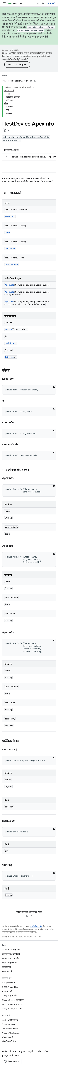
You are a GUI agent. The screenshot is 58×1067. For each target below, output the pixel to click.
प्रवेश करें (51, 3)
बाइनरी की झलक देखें (9, 962)
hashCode (9, 343)
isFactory (10, 216)
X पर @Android (8, 982)
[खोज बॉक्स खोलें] (38, 3)
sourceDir (10, 248)
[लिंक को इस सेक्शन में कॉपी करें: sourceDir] (17, 422)
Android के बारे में (9, 1051)
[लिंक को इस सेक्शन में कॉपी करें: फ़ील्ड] (12, 370)
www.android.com (10, 1028)
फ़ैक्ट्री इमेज (6, 967)
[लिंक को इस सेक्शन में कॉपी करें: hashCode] (17, 821)
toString (9, 357)
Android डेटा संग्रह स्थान (11, 950)
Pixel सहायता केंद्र (8, 1024)
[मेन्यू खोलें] (4, 3)
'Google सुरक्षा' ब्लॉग (9, 995)
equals (8, 329)
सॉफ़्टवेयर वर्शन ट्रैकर (9, 1041)
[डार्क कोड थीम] (54, 386)
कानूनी (30, 1051)
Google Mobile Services (12, 1033)
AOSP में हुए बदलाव (35, 36)
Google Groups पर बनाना (12, 1004)
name (7, 232)
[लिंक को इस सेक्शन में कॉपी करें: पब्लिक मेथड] (21, 741)
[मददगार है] (31, 81)
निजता (47, 1051)
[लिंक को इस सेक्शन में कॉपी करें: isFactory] (16, 379)
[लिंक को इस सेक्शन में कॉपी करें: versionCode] (21, 444)
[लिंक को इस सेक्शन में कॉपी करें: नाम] (9, 400)
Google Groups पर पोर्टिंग (12, 1008)
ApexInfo (9, 285)
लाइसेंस (38, 1051)
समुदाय (22, 1051)
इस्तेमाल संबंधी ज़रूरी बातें (11, 954)
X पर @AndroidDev (10, 987)
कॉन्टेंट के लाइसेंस (36, 926)
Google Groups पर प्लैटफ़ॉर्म (13, 1000)
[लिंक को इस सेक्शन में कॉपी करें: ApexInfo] (16, 478)
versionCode (11, 264)
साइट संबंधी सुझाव (11, 1056)
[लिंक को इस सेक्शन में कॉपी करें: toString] (15, 865)
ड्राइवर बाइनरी (7, 971)
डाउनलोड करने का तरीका (11, 958)
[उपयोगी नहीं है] (35, 81)
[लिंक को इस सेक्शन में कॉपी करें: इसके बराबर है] (20, 749)
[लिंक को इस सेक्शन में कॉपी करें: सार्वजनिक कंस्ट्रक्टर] (31, 470)
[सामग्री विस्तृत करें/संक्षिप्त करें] (33, 87)
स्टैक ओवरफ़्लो (7, 1037)
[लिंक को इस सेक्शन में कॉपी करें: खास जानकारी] (24, 193)
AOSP (4, 75)
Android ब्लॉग (7, 991)
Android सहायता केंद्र (10, 1020)
